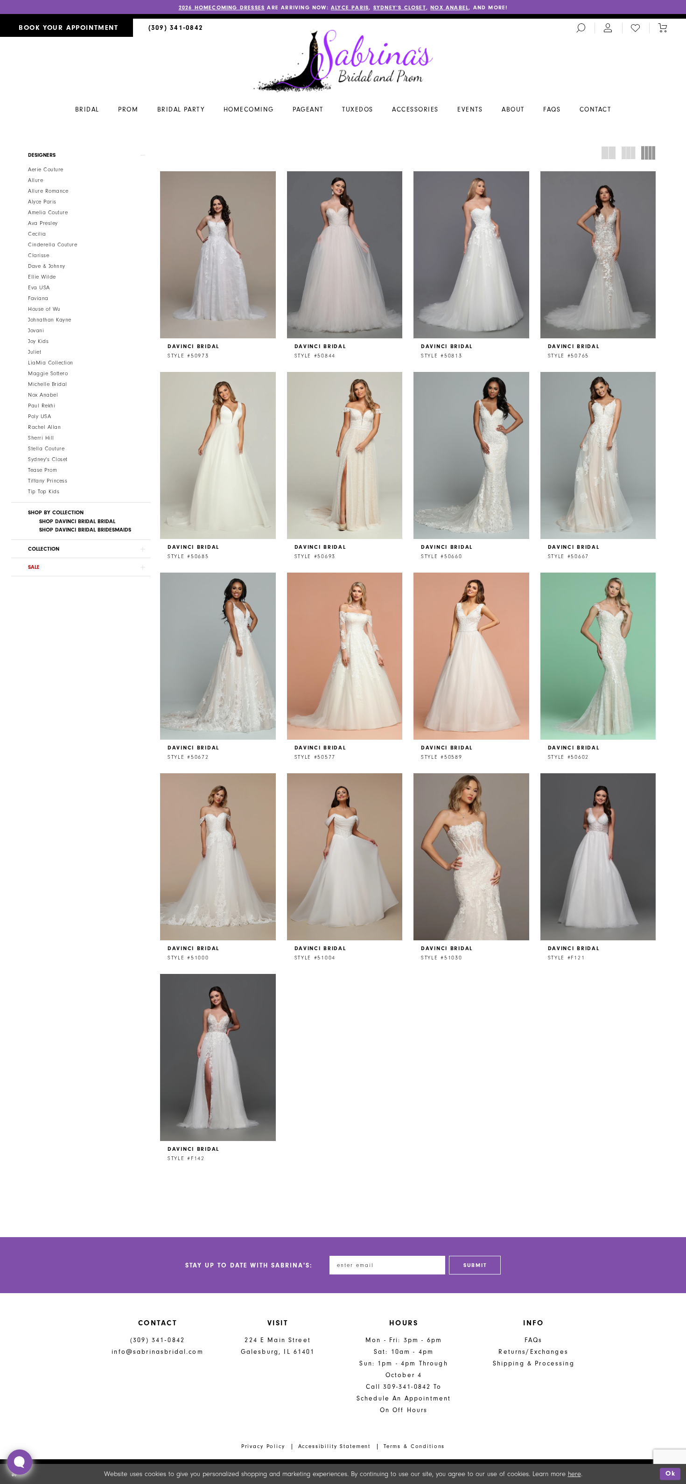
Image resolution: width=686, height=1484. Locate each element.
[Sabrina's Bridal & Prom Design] (343, 60)
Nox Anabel (449, 7)
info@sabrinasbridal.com (157, 1352)
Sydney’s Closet (399, 7)
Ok (670, 1474)
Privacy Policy (263, 1446)
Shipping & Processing (533, 1363)
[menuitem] (66, 28)
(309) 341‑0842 (157, 1340)
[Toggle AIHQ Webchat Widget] (19, 1462)
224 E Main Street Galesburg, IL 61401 (278, 1346)
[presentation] (218, 254)
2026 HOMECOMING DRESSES (222, 7)
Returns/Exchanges (533, 1352)
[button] (81, 155)
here (574, 1474)
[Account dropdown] (608, 28)
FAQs (534, 1340)
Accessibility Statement (334, 1446)
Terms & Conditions (414, 1446)
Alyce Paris (350, 7)
